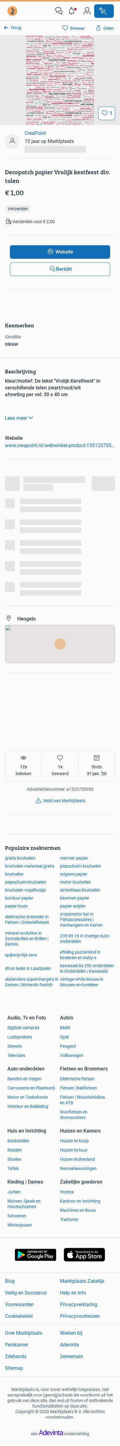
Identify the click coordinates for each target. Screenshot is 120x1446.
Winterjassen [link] (19, 1225)
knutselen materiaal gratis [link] (29, 866)
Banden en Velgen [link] (24, 1078)
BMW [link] (65, 1027)
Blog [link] (10, 1281)
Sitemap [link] (14, 1368)
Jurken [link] (14, 1191)
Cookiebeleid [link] (19, 1316)
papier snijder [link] (73, 906)
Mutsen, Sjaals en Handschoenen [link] (24, 1204)
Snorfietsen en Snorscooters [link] (73, 1114)
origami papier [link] (73, 874)
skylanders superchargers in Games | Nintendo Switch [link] (31, 982)
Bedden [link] (14, 1150)
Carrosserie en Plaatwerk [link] (31, 1087)
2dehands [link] (15, 1356)
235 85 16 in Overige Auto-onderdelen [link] (85, 938)
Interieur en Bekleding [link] (27, 1106)
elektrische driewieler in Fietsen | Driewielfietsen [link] (27, 919)
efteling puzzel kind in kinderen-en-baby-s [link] (80, 955)
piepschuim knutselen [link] (80, 866)
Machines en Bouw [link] (78, 1210)
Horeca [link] (67, 1191)
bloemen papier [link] (74, 898)
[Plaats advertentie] (104, 11)
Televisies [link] (16, 1055)
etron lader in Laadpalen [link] (28, 968)
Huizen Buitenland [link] (77, 1159)
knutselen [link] (14, 874)
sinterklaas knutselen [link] (80, 890)
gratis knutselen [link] (20, 858)
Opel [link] (64, 1036)
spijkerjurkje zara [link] (21, 954)
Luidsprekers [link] (19, 1036)
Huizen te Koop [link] (74, 1140)
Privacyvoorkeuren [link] (80, 1316)
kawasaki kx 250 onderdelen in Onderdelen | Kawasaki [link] (87, 968)
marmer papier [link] (74, 858)
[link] (13, 11)
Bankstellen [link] (18, 1140)
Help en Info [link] (73, 1293)
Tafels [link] (13, 1168)
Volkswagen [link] (71, 1055)
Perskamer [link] (16, 1345)
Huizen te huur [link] (74, 1150)
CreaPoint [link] (35, 133)
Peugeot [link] (68, 1046)
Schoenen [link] (16, 1215)
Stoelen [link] (14, 1159)
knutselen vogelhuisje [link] (25, 890)
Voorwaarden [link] (19, 1304)
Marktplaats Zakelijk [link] (82, 1281)
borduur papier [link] (19, 898)
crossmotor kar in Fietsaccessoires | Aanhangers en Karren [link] (81, 920)
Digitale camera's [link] (23, 1027)
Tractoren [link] (69, 1219)
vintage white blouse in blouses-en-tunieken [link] (81, 982)
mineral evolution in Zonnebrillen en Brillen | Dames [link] (26, 939)
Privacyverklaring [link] (78, 1304)
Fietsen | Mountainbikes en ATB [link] (82, 1100)
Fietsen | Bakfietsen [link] (78, 1087)
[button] (73, 11)
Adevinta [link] (69, 1345)
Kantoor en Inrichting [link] (80, 1201)
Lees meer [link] (16, 418)
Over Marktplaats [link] (23, 1333)
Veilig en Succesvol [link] (26, 1293)
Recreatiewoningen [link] (78, 1168)
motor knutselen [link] (75, 882)
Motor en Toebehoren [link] (27, 1097)
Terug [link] (15, 27)
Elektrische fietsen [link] (77, 1078)
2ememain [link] (71, 1356)
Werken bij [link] (71, 1333)
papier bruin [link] (16, 906)
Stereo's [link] (14, 1046)
